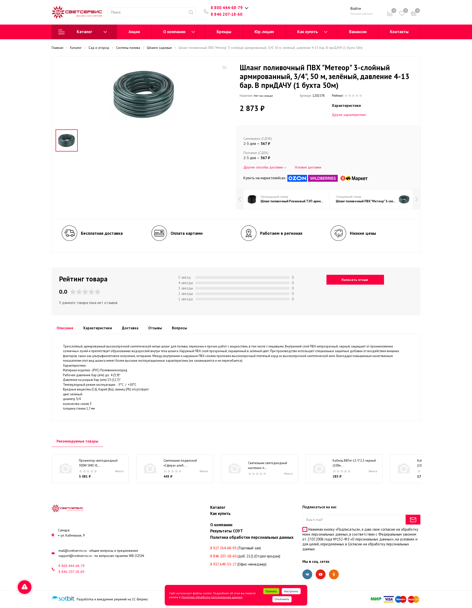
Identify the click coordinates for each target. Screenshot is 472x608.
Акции (134, 31)
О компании (174, 31)
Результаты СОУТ (226, 531)
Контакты (399, 31)
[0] (414, 14)
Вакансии (358, 31)
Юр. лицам (264, 31)
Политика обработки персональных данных (252, 537)
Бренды (224, 31)
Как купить (307, 31)
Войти (355, 8)
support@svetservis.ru (75, 555)
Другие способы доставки (263, 167)
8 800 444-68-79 (227, 7)
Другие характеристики (349, 114)
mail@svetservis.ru (73, 550)
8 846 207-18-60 (226, 14)
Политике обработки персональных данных (211, 597)
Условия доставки (308, 167)
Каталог (84, 31)
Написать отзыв (354, 279)
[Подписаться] (413, 520)
